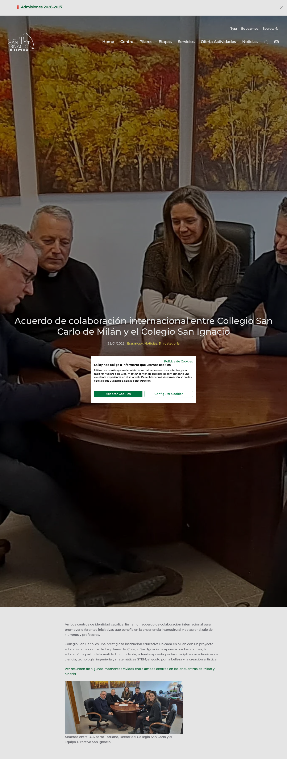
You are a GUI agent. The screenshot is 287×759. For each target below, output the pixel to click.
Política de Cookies (178, 361)
